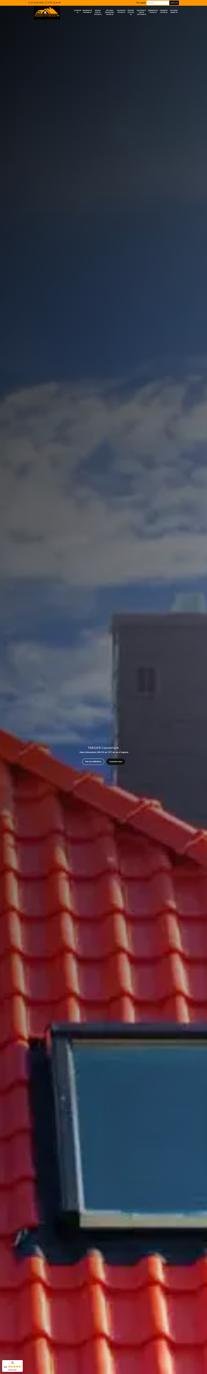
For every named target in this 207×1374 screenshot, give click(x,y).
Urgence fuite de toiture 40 (97, 12)
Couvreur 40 (77, 11)
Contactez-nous (115, 762)
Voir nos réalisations (93, 762)
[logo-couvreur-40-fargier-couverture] (47, 12)
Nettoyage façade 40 (174, 11)
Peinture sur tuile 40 (131, 12)
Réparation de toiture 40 (153, 11)
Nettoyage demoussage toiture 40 (109, 12)
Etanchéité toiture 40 (164, 11)
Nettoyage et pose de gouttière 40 (141, 12)
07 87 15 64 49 (53, 3)
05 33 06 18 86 (37, 3)
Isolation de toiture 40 (121, 11)
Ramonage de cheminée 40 (87, 11)
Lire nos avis (12, 1369)
